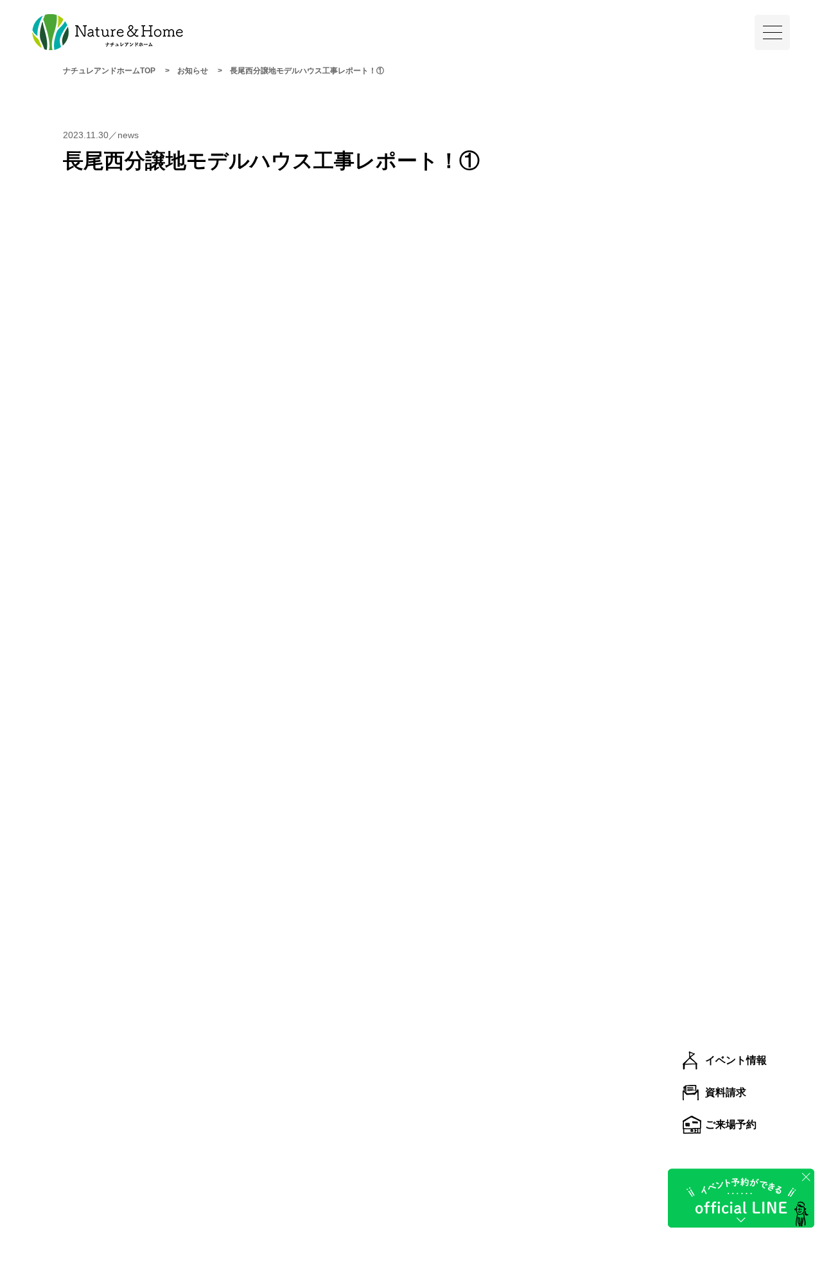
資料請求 (725, 1092)
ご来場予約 (730, 1124)
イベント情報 (736, 1060)
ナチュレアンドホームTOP (109, 70)
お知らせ (192, 70)
